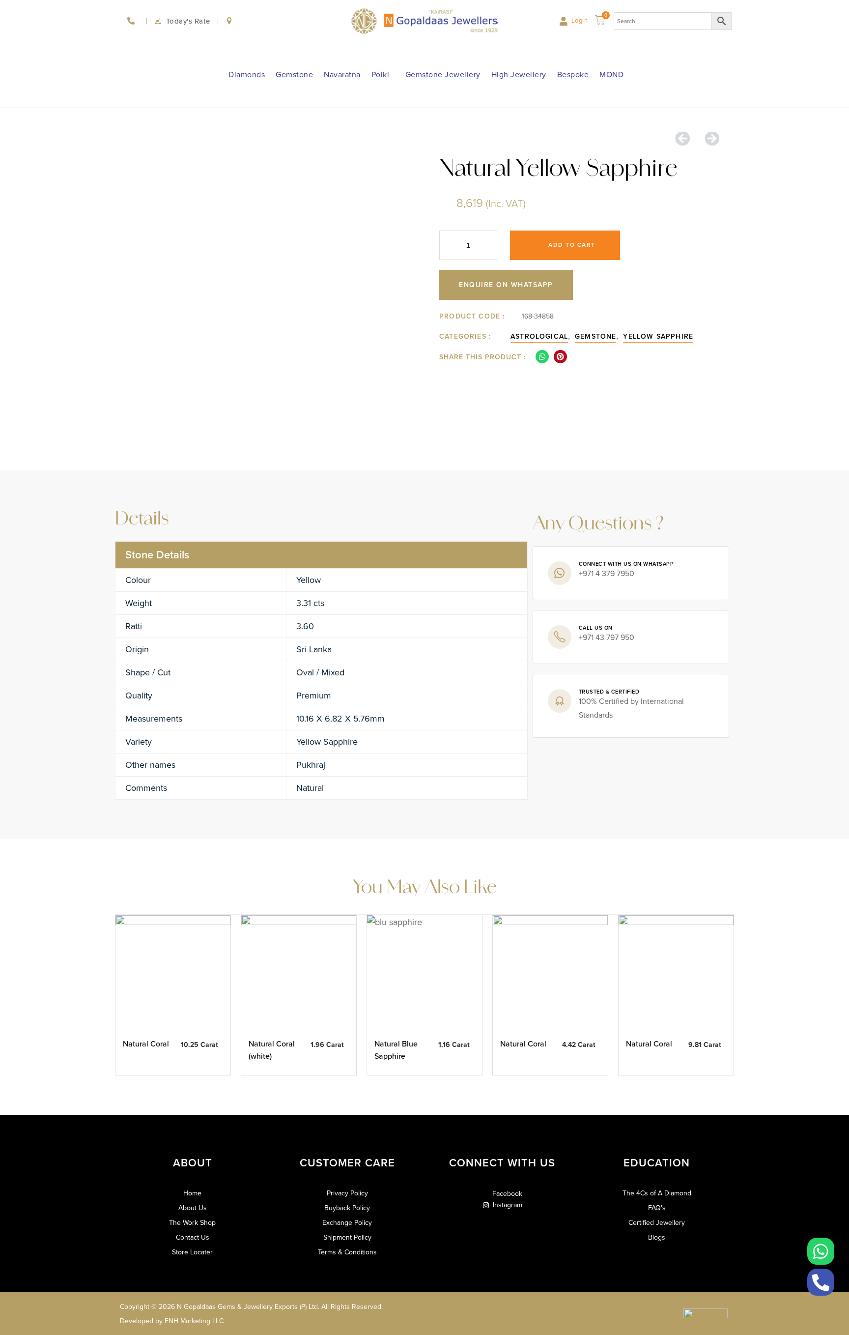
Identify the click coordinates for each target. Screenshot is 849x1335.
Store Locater (192, 1252)
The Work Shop (192, 1223)
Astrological (539, 336)
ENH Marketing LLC (194, 1321)
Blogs (656, 1238)
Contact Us (192, 1238)
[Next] (708, 139)
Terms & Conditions (347, 1252)
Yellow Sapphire (658, 336)
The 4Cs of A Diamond (657, 1193)
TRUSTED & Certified (609, 692)
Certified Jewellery (656, 1223)
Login (579, 20)
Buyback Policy (347, 1208)
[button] (542, 356)
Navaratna (342, 74)
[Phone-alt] (820, 1282)
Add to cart (571, 244)
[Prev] (686, 139)
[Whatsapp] (820, 1251)
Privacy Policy (347, 1193)
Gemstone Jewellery (443, 74)
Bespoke (573, 74)
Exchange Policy (347, 1223)
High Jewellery (518, 74)
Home (192, 1193)
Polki (380, 74)
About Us (192, 1208)
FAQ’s (657, 1208)
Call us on (596, 628)
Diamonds (246, 74)
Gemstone (294, 74)
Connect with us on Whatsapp (626, 564)
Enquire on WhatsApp (506, 285)
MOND (611, 74)
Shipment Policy (347, 1238)
